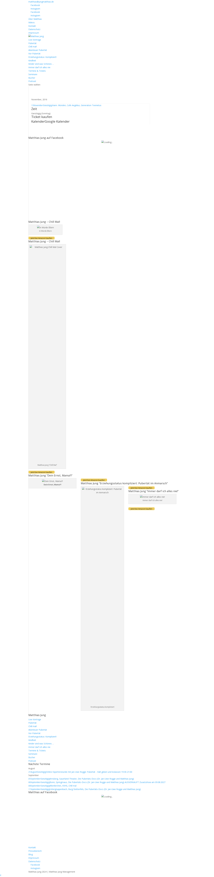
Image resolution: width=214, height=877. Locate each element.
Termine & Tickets (37, 70)
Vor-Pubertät (34, 53)
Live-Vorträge (34, 39)
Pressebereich (35, 851)
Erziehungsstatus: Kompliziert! (42, 57)
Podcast (32, 81)
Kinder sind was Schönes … (41, 63)
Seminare (32, 74)
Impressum (33, 32)
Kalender (38, 121)
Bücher (31, 77)
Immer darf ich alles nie (39, 67)
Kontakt (32, 26)
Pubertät (32, 43)
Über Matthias (35, 19)
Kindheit (32, 60)
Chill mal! (32, 46)
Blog (30, 854)
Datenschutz (34, 29)
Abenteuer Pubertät (37, 50)
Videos (31, 22)
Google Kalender (57, 121)
